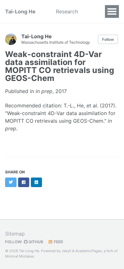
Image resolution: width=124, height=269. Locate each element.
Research (67, 11)
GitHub (35, 241)
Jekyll (66, 251)
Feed (58, 241)
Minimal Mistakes (19, 256)
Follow (108, 39)
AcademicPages (88, 251)
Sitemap (15, 233)
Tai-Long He (20, 11)
